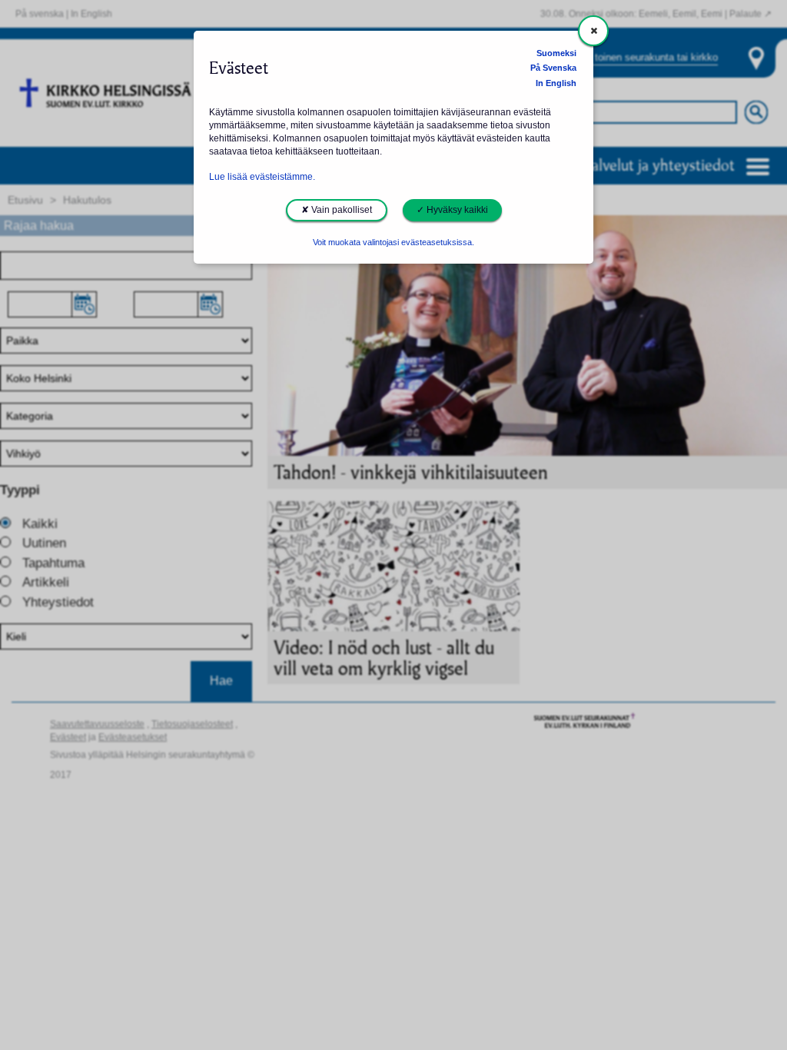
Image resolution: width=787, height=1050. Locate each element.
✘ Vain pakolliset (336, 209)
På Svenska (553, 67)
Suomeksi (556, 53)
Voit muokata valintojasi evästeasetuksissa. (393, 242)
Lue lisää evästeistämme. (262, 176)
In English (556, 83)
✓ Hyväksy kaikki (452, 209)
